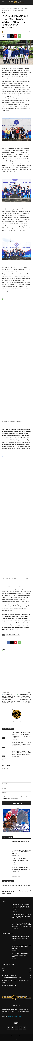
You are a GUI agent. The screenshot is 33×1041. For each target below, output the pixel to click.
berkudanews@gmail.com (14, 1016)
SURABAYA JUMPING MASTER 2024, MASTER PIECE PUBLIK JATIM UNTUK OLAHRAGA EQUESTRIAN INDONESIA (21, 753)
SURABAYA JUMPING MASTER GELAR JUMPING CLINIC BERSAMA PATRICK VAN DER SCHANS (21, 744)
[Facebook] (8, 36)
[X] (12, 36)
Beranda (4, 8)
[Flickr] (16, 1027)
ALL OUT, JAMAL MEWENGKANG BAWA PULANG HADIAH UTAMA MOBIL (20, 860)
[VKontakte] (24, 1027)
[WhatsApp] (19, 36)
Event (8, 8)
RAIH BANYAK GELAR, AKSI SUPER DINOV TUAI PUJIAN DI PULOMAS (8, 701)
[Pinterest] (15, 36)
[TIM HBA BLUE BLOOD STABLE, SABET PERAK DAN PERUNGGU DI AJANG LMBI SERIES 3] (6, 852)
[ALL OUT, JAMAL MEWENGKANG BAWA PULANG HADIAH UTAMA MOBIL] (6, 861)
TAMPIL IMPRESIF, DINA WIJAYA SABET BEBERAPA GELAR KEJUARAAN (24, 701)
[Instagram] (20, 1027)
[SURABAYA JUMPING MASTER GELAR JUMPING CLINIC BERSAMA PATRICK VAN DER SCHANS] (6, 745)
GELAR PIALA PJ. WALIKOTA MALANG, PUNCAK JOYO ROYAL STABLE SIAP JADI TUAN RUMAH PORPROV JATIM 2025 (16, 891)
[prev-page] (3, 760)
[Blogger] (8, 1027)
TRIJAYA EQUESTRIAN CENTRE (12, 634)
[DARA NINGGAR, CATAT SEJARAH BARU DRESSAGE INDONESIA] (6, 844)
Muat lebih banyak (16, 876)
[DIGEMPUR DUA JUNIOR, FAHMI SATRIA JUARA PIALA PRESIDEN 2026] (6, 870)
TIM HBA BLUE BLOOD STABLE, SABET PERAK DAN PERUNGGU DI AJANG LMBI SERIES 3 (21, 852)
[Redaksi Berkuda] (3, 32)
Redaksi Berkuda (9, 31)
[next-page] (5, 760)
